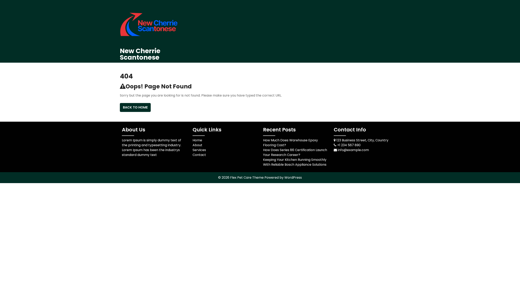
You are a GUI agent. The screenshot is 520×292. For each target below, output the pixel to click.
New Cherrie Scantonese (140, 54)
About (197, 145)
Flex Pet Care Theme (247, 177)
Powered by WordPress (283, 177)
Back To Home (135, 107)
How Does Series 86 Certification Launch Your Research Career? (295, 152)
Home (197, 140)
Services (199, 150)
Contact (199, 154)
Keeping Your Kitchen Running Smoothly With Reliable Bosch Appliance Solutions (294, 162)
